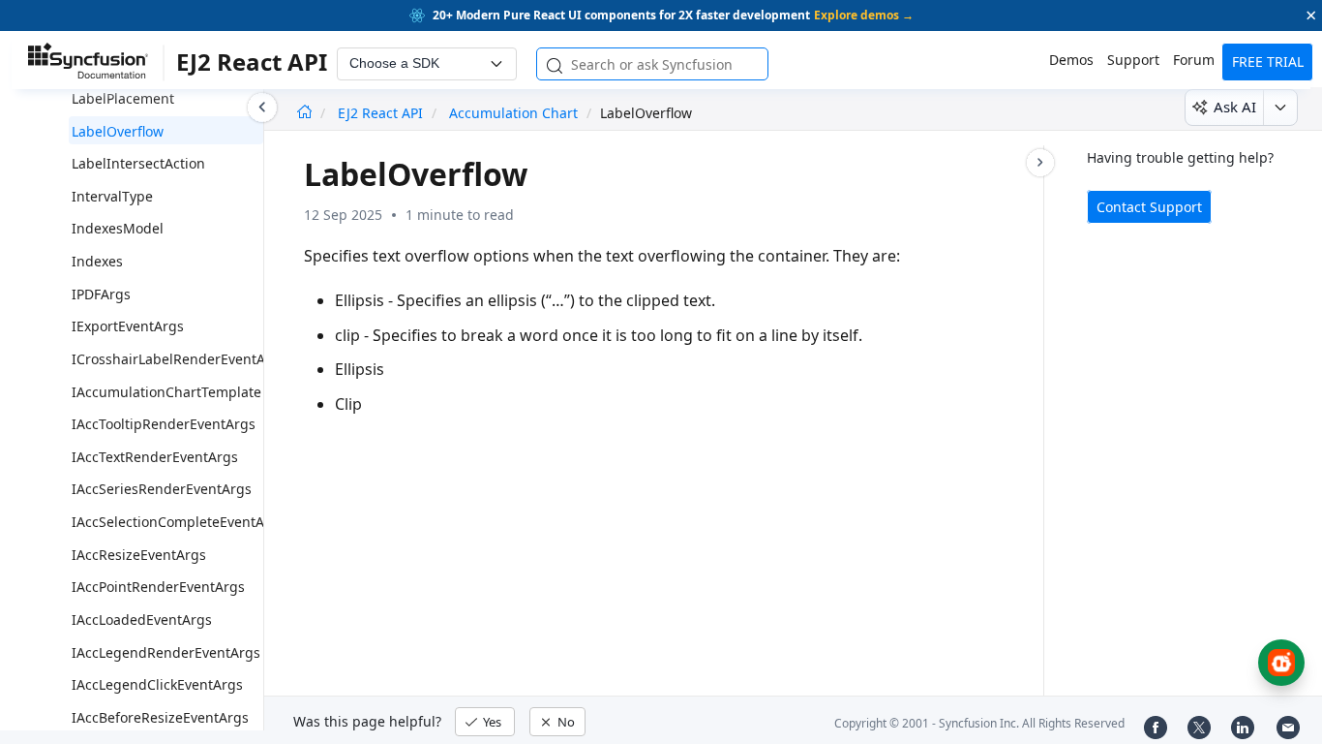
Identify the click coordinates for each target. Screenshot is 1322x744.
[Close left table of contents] (262, 107)
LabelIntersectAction (138, 163)
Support (1133, 59)
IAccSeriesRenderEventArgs (162, 489)
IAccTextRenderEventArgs (155, 457)
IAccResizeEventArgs (139, 554)
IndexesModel (118, 228)
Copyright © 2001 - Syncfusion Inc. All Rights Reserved (979, 723)
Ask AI (1235, 106)
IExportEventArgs (128, 326)
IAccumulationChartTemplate (166, 392)
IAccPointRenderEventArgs (158, 586)
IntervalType (112, 196)
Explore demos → (864, 15)
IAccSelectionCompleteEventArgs (178, 521)
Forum (1194, 59)
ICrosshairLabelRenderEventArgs (179, 359)
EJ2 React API (382, 113)
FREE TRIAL (1268, 61)
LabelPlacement (123, 98)
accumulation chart (513, 113)
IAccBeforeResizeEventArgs (160, 717)
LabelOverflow (118, 131)
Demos (1071, 59)
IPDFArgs (101, 294)
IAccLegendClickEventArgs (157, 684)
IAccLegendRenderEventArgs (166, 652)
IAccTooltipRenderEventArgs (163, 424)
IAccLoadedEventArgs (142, 619)
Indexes (97, 261)
